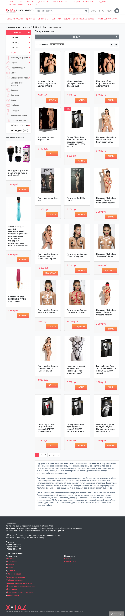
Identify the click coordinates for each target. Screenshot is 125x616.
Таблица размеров (15, 580)
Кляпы (13, 100)
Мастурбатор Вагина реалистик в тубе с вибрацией (18, 172)
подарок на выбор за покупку (19, 583)
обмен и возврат (14, 574)
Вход (93, 11)
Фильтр (76, 37)
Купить (22, 190)
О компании (12, 562)
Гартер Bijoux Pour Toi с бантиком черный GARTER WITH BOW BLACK (76, 428)
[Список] (116, 45)
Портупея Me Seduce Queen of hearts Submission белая (106, 139)
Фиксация (15, 95)
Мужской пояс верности (16, 84)
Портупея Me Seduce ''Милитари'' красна (77, 311)
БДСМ (67, 19)
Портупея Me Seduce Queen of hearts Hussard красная (106, 312)
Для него (43, 19)
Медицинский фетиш (19, 78)
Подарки (102, 1)
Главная (9, 1)
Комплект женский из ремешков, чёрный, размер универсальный (76, 369)
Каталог (17, 32)
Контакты (32, 4)
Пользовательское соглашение (20, 592)
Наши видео (12, 589)
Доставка (43, 1)
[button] (116, 613)
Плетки (14, 62)
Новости (67, 559)
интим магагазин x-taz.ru (18, 27)
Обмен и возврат (60, 1)
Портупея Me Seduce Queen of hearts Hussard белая (48, 368)
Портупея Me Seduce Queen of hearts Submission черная (48, 256)
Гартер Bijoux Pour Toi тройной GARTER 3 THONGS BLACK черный (106, 369)
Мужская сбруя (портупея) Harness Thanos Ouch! (76, 83)
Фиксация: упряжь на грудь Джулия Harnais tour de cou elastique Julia (105, 428)
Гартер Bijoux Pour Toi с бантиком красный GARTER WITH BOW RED (46, 428)
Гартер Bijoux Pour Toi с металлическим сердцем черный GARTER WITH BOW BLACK (77, 142)
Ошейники (15, 105)
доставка (11, 571)
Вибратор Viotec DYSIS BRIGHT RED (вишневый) (17, 299)
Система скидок (16, 4)
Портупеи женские (51, 27)
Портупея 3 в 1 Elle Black (76, 199)
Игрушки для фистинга (20, 57)
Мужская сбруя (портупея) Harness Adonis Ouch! (105, 83)
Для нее (30, 19)
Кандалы (14, 90)
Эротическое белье (83, 19)
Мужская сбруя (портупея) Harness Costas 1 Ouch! (47, 83)
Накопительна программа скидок (21, 586)
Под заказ (50, 273)
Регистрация (105, 11)
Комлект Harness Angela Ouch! (46, 138)
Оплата (30, 1)
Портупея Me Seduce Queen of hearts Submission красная (106, 200)
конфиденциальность (16, 577)
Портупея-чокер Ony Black (48, 199)
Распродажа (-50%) (108, 19)
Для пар (56, 19)
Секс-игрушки (15, 19)
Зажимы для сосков (19, 115)
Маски (13, 73)
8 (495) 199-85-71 (25, 11)
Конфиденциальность (83, 1)
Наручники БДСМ (18, 67)
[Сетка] (112, 45)
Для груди (15, 110)
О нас (20, 1)
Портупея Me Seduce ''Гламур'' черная (77, 255)
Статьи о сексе (70, 561)
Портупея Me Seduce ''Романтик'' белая (106, 255)
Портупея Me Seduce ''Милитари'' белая (48, 311)
